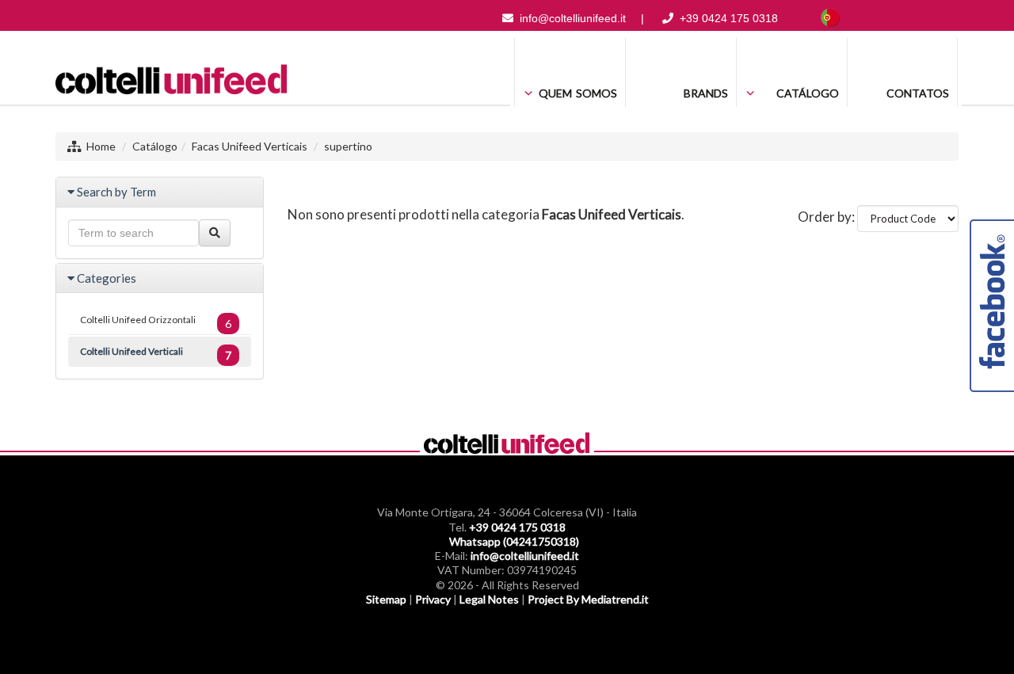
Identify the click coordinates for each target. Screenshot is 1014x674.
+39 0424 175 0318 (729, 18)
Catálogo (154, 146)
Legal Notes (489, 599)
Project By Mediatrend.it (588, 599)
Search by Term (116, 192)
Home (101, 146)
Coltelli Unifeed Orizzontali (155, 322)
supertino (348, 146)
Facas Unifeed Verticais (249, 146)
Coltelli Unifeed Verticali (155, 353)
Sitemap (386, 599)
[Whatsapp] (947, 18)
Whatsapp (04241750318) (514, 541)
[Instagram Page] (922, 18)
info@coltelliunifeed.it (573, 18)
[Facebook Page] (897, 18)
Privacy (433, 599)
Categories (106, 278)
